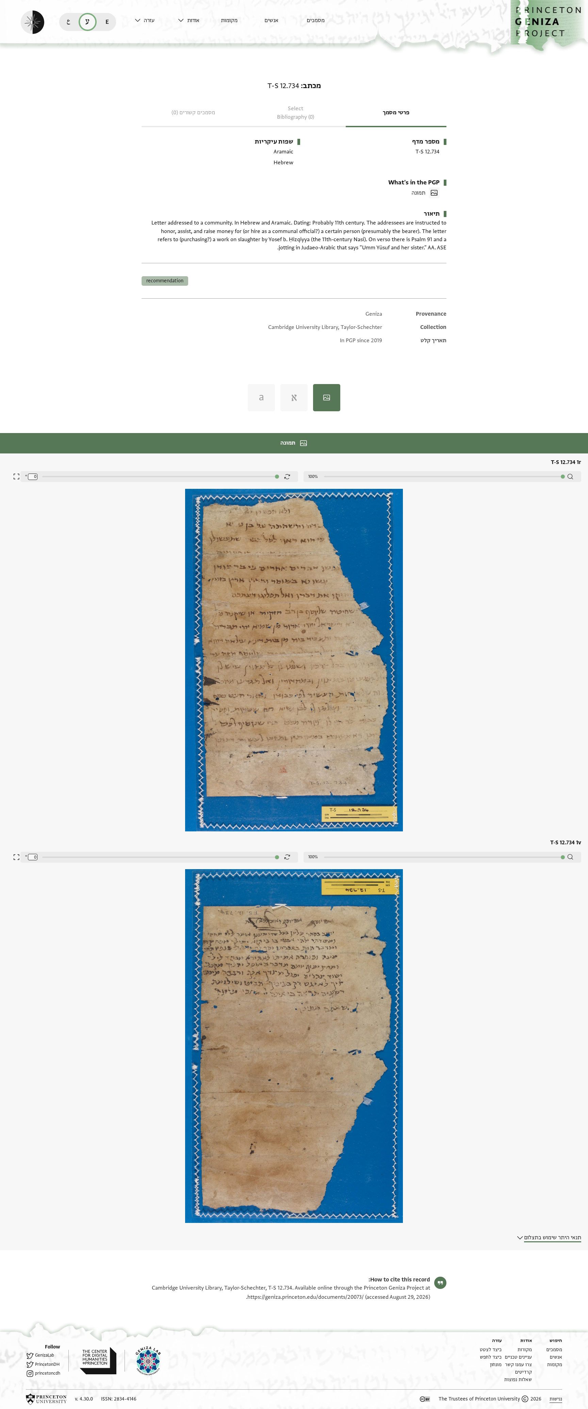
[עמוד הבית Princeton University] (46, 1399)
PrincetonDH (47, 1364)
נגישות (556, 1399)
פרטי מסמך (396, 112)
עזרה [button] (149, 20)
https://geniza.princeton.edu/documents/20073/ (305, 1297)
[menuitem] (326, 23)
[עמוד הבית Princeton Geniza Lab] (143, 1360)
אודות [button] (193, 20)
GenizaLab (44, 1355)
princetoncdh (47, 1373)
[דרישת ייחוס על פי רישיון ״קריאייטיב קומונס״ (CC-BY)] (425, 1399)
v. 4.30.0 (84, 1399)
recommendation (164, 281)
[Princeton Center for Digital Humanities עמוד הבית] (92, 1360)
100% (313, 476)
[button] (549, 25)
